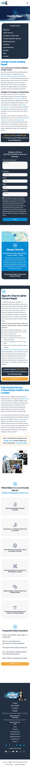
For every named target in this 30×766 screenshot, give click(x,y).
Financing (15, 729)
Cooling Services (15, 731)
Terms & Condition (20, 764)
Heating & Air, (22, 349)
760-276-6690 (15, 705)
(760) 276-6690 (11, 154)
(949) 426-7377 (22, 369)
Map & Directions (15, 716)
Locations (15, 708)
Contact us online (21, 443)
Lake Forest (9, 107)
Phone (4, 178)
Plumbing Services (15, 736)
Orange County (15, 26)
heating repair (25, 399)
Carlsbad (15, 711)
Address (5, 190)
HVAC (10, 84)
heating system (23, 419)
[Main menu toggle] (27, 3)
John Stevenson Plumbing (10, 349)
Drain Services (15, 739)
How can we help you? (9, 160)
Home (15, 727)
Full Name (5, 171)
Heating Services (15, 734)
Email (4, 184)
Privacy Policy (9, 764)
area (9, 362)
